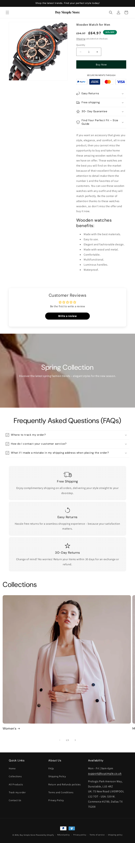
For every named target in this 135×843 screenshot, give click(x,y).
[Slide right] (75, 740)
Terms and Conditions (60, 792)
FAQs (51, 768)
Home (12, 768)
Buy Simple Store (27, 835)
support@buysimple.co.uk (105, 773)
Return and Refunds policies (64, 784)
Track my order (17, 792)
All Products (16, 784)
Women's (9, 729)
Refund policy (63, 835)
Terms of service (97, 835)
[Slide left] (60, 740)
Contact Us (15, 800)
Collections (15, 776)
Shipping (80, 38)
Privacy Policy (56, 800)
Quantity (80, 44)
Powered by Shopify (45, 835)
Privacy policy (79, 835)
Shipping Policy (57, 776)
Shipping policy (115, 835)
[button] (7, 12)
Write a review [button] (67, 316)
